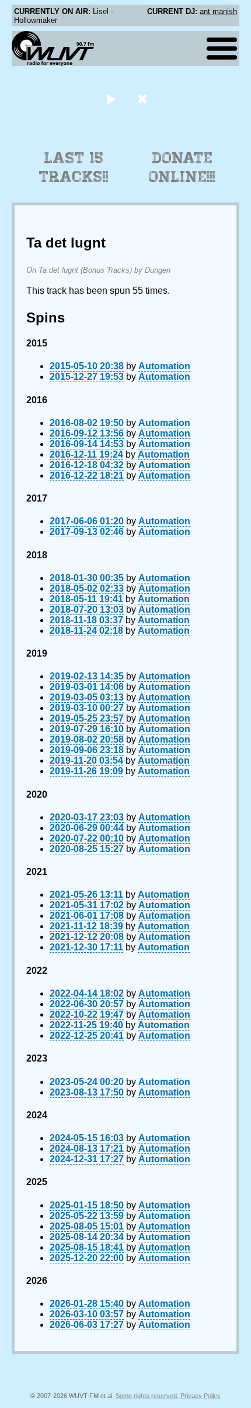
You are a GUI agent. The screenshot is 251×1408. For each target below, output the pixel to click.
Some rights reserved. (147, 1395)
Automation (164, 366)
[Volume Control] (144, 98)
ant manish (218, 11)
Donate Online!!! (182, 167)
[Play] (110, 98)
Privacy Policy (200, 1395)
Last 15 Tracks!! (74, 167)
